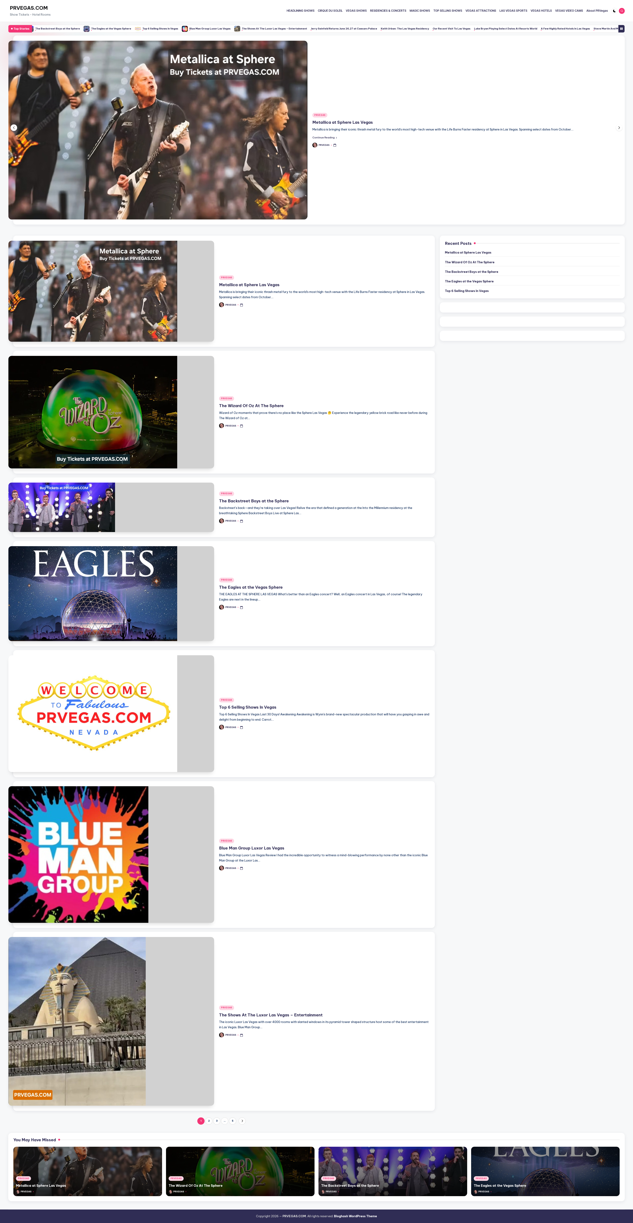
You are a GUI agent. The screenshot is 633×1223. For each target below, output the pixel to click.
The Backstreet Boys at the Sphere (254, 521)
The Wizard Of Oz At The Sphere (344, 132)
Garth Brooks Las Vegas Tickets (545, 28)
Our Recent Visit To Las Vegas (286, 28)
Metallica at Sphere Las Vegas (249, 305)
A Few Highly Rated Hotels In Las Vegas (400, 28)
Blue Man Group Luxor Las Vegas (45, 28)
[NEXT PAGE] (242, 1141)
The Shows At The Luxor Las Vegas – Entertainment (109, 28)
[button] (324, 147)
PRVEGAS (319, 125)
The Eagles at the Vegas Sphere (251, 607)
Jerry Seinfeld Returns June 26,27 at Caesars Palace (179, 28)
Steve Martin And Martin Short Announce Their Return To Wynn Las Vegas (475, 28)
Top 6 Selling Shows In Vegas (247, 727)
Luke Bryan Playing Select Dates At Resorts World (340, 28)
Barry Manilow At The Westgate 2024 (593, 28)
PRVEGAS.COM (29, 8)
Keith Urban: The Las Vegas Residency (240, 28)
